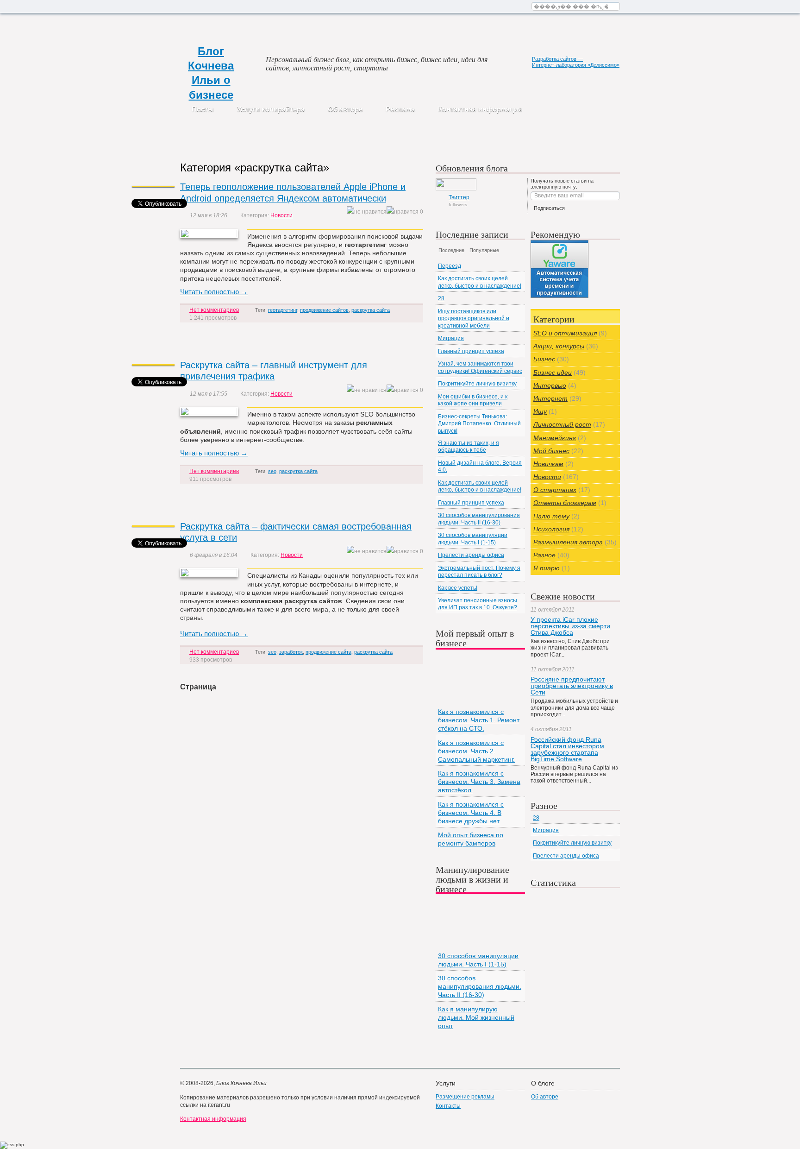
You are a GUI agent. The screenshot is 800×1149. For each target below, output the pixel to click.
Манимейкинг (554, 438)
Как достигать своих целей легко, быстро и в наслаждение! (479, 282)
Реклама (400, 109)
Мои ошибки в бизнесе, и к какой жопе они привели (472, 400)
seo (272, 471)
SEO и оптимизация (565, 333)
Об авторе (345, 109)
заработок (291, 652)
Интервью (549, 385)
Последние (451, 250)
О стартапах (554, 489)
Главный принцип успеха (471, 351)
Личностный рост (562, 424)
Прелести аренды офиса (471, 555)
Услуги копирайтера (271, 109)
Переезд (449, 266)
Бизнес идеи (552, 372)
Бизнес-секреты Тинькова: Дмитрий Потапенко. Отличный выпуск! (479, 423)
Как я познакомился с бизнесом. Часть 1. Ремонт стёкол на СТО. (478, 720)
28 (441, 298)
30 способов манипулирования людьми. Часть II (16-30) (479, 518)
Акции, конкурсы (558, 346)
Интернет (550, 398)
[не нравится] (367, 212)
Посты (203, 109)
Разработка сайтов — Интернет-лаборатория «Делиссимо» (575, 62)
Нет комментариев (214, 310)
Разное (544, 555)
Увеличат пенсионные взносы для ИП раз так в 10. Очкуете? (477, 604)
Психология (551, 529)
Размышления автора (568, 542)
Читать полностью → (214, 292)
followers (459, 200)
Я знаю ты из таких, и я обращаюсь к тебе (468, 446)
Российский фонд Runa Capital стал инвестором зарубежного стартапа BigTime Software (567, 749)
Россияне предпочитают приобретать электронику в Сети (572, 686)
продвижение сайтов (324, 310)
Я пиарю (546, 568)
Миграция (451, 338)
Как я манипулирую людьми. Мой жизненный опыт (476, 1017)
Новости (281, 215)
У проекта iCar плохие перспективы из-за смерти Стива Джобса (570, 626)
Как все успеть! (457, 588)
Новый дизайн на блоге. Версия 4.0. (480, 466)
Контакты (448, 1106)
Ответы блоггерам (564, 502)
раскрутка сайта (370, 310)
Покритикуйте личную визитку (477, 383)
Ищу (540, 411)
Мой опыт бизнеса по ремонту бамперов (470, 839)
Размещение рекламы (465, 1096)
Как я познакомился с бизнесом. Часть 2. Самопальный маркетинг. (476, 751)
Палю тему (551, 516)
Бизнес (544, 359)
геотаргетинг (282, 310)
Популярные (484, 250)
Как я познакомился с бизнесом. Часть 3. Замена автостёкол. (479, 782)
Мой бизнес (551, 451)
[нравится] (403, 212)
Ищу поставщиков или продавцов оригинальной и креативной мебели (473, 318)
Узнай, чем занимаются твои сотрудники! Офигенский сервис (480, 367)
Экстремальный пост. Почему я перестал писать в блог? (479, 571)
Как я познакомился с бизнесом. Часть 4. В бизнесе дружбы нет (471, 813)
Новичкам (548, 463)
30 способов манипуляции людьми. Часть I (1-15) (472, 538)
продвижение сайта (328, 652)
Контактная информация (480, 109)
